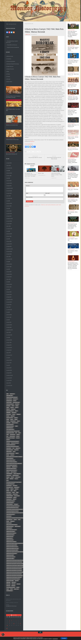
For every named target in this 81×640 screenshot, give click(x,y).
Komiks (18, 436)
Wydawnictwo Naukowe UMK (12, 550)
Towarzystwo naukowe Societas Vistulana (14, 509)
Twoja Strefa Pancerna (10, 514)
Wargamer (12, 521)
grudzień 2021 (9, 294)
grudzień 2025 (9, 183)
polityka (11, 478)
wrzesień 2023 (9, 251)
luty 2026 (8, 178)
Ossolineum (18, 477)
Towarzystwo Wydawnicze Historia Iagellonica (15, 512)
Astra (13, 405)
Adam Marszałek (9, 395)
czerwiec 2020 (9, 334)
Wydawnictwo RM (10, 555)
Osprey (12, 477)
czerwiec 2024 (9, 228)
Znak (11, 589)
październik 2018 (10, 375)
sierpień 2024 (9, 223)
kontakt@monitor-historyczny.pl (11, 606)
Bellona (8, 409)
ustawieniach (55, 638)
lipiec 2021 (9, 307)
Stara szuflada (16, 495)
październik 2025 (10, 188)
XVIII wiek (13, 582)
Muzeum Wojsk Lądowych (12, 465)
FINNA (16, 419)
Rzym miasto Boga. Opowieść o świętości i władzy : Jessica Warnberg (73, 48)
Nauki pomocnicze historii (12, 470)
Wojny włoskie (17, 526)
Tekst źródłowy (9, 504)
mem (14, 451)
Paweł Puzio (28, 34)
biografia (8, 412)
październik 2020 (10, 329)
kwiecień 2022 (9, 284)
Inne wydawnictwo (10, 429)
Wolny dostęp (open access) (11, 529)
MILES (17, 453)
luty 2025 (8, 208)
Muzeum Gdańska (10, 458)
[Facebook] (2, 23)
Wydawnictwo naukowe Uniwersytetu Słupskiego (15, 551)
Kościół (8, 439)
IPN (16, 432)
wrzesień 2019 (9, 347)
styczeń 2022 (9, 291)
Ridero (8, 490)
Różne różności (9, 81)
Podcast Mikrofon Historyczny (12, 44)
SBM (17, 492)
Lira (13, 448)
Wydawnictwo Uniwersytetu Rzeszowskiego (14, 568)
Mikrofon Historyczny (10, 453)
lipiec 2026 (9, 165)
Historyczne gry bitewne (11, 61)
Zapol (8, 589)
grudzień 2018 (9, 370)
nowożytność (9, 473)
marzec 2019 (9, 362)
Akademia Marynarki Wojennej (12, 397)
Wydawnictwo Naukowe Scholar (12, 546)
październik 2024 (10, 218)
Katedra (18, 434)
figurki (12, 419)
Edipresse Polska (10, 417)
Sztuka (14, 499)
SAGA (13, 492)
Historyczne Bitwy (10, 426)
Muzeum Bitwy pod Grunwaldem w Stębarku (14, 456)
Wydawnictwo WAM (10, 580)
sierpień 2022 (9, 276)
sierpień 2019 (9, 350)
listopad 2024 (9, 216)
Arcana (15, 400)
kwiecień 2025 (9, 203)
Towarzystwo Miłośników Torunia (12, 507)
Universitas (9, 516)
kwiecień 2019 (9, 360)
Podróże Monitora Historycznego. (12, 139)
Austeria (12, 407)
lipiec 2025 (9, 195)
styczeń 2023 (9, 271)
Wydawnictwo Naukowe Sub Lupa (12, 548)
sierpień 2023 (9, 254)
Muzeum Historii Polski (11, 460)
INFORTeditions (10, 427)
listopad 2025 (9, 185)
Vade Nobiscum (9, 519)
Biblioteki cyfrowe (10, 56)
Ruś (11, 490)
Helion (18, 421)
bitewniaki (14, 412)
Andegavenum (9, 400)
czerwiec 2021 (9, 309)
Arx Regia (8, 405)
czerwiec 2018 (9, 385)
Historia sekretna (10, 424)
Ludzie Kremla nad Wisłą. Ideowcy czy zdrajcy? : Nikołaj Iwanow (56, 175)
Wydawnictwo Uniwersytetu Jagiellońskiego (15, 565)
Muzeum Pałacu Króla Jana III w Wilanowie (14, 463)
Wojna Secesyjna (10, 526)
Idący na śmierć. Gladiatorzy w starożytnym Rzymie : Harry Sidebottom (73, 62)
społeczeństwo (10, 495)
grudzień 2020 (9, 324)
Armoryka (17, 404)
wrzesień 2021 (9, 302)
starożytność (9, 497)
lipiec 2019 (9, 352)
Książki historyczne (29, 23)
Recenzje (8, 79)
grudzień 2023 (9, 243)
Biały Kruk (13, 409)
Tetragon (16, 504)
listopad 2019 (9, 345)
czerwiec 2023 (9, 259)
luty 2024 (8, 238)
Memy (8, 71)
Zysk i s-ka (16, 589)
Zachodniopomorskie (11, 587)
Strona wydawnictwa (29, 144)
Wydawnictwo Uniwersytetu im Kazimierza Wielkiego (16, 563)
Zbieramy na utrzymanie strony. (12, 125)
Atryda (17, 405)
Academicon (12, 393)
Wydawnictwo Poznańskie (12, 553)
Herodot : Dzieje (41, 173)
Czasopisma (9, 58)
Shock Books (9, 494)
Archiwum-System (10, 404)
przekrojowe (9, 485)
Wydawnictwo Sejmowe (11, 556)
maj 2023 (8, 261)
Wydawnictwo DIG (10, 536)
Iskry (19, 432)
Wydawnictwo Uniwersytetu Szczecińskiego (14, 570)
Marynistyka (9, 451)
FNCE (8, 421)
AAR (7, 393)
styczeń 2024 (9, 241)
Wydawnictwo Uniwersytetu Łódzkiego (14, 577)
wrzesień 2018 (9, 377)
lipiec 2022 (9, 279)
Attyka (8, 407)
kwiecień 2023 (9, 264)
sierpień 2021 (9, 304)
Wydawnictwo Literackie (11, 541)
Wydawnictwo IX (9, 538)
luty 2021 (8, 319)
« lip (6, 628)
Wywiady (16, 580)
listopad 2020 (9, 327)
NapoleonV (32, 141)
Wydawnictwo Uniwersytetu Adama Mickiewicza (16, 560)
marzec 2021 (9, 317)
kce (7, 436)
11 (9, 622)
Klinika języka (12, 436)
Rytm (15, 490)
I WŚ (7, 434)
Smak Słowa (15, 494)
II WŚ (28, 151)
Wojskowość (35, 151)
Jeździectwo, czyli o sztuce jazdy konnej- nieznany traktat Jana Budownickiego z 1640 (73, 98)
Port (7, 480)
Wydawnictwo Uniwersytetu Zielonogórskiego (14, 575)
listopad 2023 (9, 246)
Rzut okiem (9, 492)
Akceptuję (64, 638)
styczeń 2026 (9, 180)
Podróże (8, 76)
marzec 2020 (9, 342)
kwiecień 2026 (9, 173)
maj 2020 (8, 337)
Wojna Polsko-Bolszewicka (12, 524)
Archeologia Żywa (16, 402)
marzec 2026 (9, 175)
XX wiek (39, 151)
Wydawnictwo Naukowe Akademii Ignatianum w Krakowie (16, 543)
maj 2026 (8, 170)
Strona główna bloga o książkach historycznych (12, 42)
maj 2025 (8, 200)
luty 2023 (8, 269)
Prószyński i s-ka (10, 487)
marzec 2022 (9, 286)
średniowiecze (9, 590)
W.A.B (8, 521)
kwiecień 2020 (9, 340)
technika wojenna (10, 502)
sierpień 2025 (9, 193)
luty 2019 (8, 365)
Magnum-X (18, 448)
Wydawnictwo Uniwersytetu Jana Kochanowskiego (15, 567)
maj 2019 (8, 357)
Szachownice (9, 499)
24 (7, 625)
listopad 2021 (9, 297)
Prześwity (15, 485)
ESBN (8, 419)
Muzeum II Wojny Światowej (11, 461)
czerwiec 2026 (9, 168)
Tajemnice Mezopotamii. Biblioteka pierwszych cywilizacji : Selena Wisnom (72, 161)
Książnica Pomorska (14, 443)
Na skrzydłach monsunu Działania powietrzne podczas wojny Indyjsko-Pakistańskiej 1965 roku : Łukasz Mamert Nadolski (73, 176)
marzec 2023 (9, 266)
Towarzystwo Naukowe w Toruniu (12, 511)
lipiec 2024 (9, 226)
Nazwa (27, 193)
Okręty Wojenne (15, 475)
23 (20, 623)
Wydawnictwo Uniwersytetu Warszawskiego (15, 572)
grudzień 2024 (9, 213)
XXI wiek (8, 585)
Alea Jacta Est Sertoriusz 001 (11, 154)
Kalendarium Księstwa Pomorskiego (13, 63)
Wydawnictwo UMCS (10, 558)
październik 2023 (10, 248)
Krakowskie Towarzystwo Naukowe (13, 441)
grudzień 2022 (9, 274)
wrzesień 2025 (9, 190)
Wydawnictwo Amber (11, 531)
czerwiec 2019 (9, 355)
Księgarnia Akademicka (11, 444)
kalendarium (12, 434)
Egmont (16, 417)
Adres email (47, 193)
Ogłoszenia (9, 475)
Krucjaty (8, 443)
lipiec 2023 (9, 256)
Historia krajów (15, 422)
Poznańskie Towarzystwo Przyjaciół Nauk (14, 482)
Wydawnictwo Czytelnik (11, 533)
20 (13, 623)
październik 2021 (10, 299)
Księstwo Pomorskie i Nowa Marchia (13, 47)
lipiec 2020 (9, 332)
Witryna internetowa (29, 197)
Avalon (16, 407)
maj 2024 (8, 231)
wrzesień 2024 (9, 221)
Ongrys (8, 477)
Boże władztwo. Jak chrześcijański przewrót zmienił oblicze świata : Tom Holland (30, 175)
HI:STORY (8, 422)
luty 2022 (8, 289)
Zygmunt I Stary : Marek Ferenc (73, 74)
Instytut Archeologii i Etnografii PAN (13, 431)
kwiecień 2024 (9, 233)
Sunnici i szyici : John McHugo (73, 189)
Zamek (18, 587)
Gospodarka (13, 421)
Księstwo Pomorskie (10, 68)
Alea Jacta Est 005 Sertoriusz (73, 149)
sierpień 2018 (9, 380)
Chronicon (9, 414)
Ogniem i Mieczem (17, 473)
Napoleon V (31, 151)
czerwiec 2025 (9, 198)
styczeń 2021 (9, 322)
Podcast (8, 74)
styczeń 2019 (9, 367)
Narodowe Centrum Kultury (11, 468)
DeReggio (18, 414)
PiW (7, 478)
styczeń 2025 (9, 211)
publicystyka (16, 487)
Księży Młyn (9, 448)
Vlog (19, 519)
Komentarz (28, 185)
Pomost (16, 478)
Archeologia (9, 402)
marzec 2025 (9, 205)
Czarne (14, 414)
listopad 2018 (9, 372)
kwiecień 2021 (9, 314)
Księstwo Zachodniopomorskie (12, 446)
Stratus (15, 497)
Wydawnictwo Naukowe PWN (12, 545)
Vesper (15, 519)
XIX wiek (8, 582)
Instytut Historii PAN (10, 432)
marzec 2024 (9, 236)
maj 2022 (8, 281)
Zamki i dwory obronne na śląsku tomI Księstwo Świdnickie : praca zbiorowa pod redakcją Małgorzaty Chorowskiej (72, 34)
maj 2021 (8, 312)
